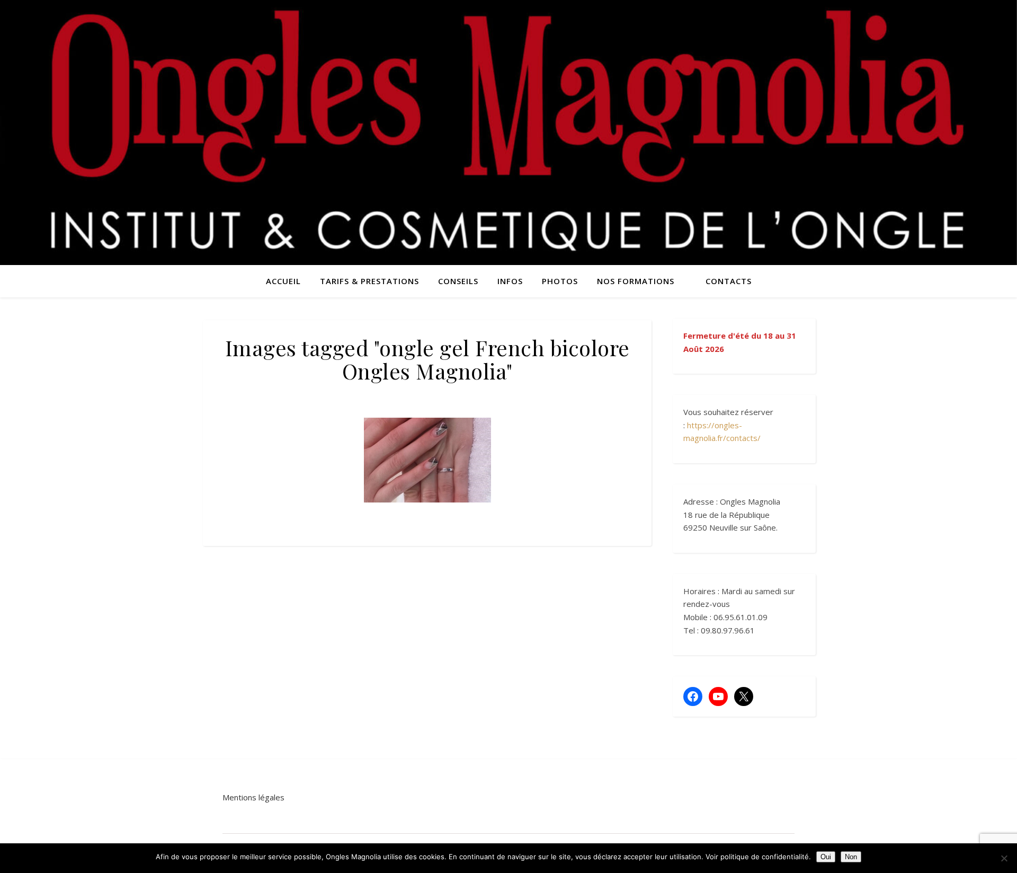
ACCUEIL (283, 281)
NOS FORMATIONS (635, 281)
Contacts (729, 281)
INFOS (510, 281)
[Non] (1003, 858)
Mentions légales (253, 797)
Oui (825, 857)
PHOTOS (560, 281)
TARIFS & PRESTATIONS (369, 281)
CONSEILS (458, 281)
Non (851, 857)
